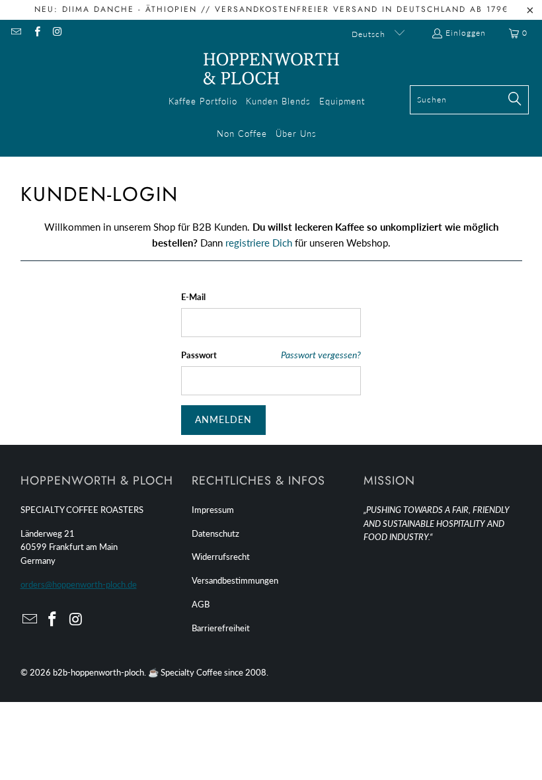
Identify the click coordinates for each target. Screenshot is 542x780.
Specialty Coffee (191, 672)
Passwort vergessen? (321, 355)
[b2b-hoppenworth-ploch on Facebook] (36, 33)
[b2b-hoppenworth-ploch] (271, 69)
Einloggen (465, 33)
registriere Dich (258, 243)
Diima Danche (98, 9)
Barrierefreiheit (221, 628)
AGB (201, 604)
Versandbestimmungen (235, 580)
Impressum (213, 509)
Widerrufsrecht (221, 556)
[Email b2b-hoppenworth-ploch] (15, 33)
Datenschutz (215, 533)
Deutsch (370, 34)
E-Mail (193, 297)
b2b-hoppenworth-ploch (98, 672)
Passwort (199, 355)
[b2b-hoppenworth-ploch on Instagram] (57, 33)
